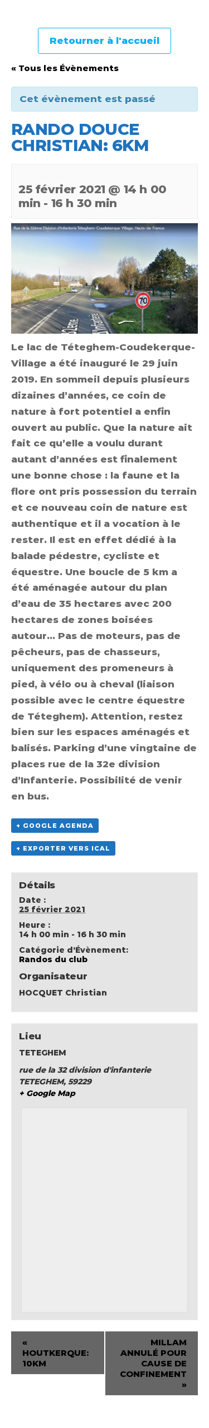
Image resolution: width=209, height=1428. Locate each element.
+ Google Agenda (55, 825)
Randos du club (53, 959)
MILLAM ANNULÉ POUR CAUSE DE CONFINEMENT (153, 1363)
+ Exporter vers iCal (63, 848)
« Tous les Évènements (65, 68)
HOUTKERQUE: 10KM (55, 1353)
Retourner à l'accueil (104, 40)
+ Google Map (47, 1093)
